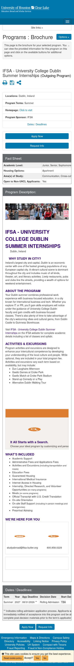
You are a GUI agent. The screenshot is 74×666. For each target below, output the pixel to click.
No (45, 657)
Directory (9, 641)
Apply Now (37, 136)
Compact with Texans (54, 644)
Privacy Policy (59, 641)
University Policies (14, 644)
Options (63, 37)
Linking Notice (41, 641)
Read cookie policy (13, 657)
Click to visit (25, 110)
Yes (37, 657)
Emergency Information (14, 637)
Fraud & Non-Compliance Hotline (46, 648)
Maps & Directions (40, 637)
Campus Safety (61, 637)
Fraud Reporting (16, 648)
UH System (34, 644)
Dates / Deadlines (37, 124)
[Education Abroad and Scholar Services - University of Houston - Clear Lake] (37, 9)
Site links (36, 27)
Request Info (37, 145)
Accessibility (23, 641)
